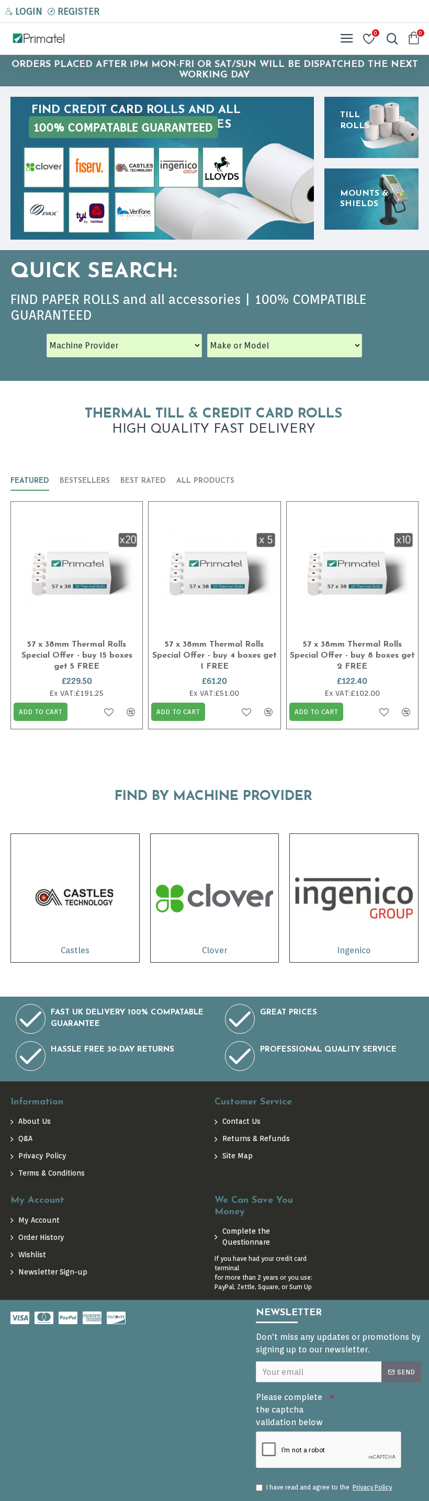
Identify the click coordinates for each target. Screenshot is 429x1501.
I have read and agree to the (329, 1487)
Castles (75, 950)
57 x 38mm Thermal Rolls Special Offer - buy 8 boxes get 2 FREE (352, 655)
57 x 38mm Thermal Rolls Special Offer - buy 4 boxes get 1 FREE (214, 655)
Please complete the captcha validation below (289, 1409)
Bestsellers (85, 481)
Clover (214, 950)
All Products (205, 481)
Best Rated (143, 481)
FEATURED (29, 481)
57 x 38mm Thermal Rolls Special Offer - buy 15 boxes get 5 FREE (76, 655)
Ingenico (354, 950)
